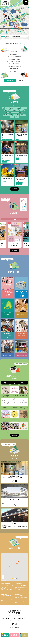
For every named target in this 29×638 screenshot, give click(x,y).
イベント (25, 618)
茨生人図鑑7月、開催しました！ (7, 156)
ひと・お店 (20, 618)
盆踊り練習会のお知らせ (21, 155)
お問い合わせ (20, 621)
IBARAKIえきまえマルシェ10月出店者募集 (21, 179)
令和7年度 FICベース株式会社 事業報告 (21, 135)
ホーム (3, 618)
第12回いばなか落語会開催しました (7, 135)
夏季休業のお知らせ (7, 178)
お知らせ (7, 621)
